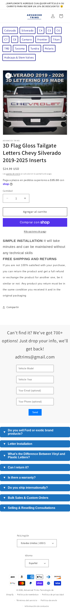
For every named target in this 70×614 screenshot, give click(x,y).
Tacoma (20, 48)
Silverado (27, 30)
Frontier (42, 39)
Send (35, 412)
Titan (56, 39)
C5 (49, 30)
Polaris (49, 48)
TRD (6, 48)
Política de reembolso (28, 594)
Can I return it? (16, 467)
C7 (5, 39)
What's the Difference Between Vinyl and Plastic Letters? (34, 455)
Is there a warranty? (19, 477)
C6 (58, 30)
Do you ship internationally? (25, 487)
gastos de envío (13, 174)
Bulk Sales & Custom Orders (25, 497)
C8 (14, 39)
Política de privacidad (53, 594)
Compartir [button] (13, 307)
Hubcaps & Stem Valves (19, 57)
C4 (40, 30)
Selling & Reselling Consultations (29, 507)
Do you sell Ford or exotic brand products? (28, 432)
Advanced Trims (31, 590)
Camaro (27, 39)
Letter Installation (17, 443)
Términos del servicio (26, 600)
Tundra (34, 48)
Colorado (10, 30)
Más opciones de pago (35, 231)
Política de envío (49, 600)
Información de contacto (37, 606)
